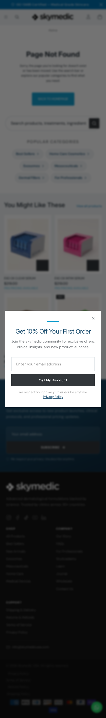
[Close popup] (93, 318)
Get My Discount (53, 380)
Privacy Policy (53, 397)
